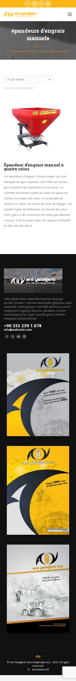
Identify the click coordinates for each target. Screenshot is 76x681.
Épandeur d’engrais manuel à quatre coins (34, 167)
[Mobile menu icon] (69, 14)
